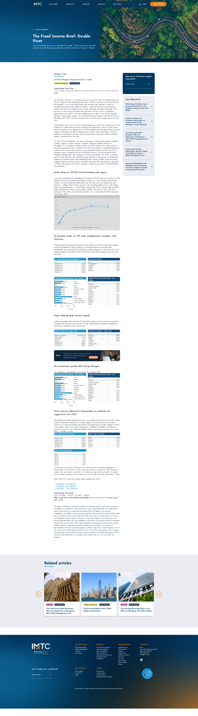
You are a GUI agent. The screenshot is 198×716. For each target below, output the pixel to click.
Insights (101, 4)
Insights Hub (122, 653)
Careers (120, 664)
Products (70, 4)
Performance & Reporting (104, 655)
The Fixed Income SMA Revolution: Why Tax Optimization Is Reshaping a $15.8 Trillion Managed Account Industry (137, 137)
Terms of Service (101, 675)
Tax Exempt (78, 653)
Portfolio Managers (61, 79)
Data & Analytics (102, 653)
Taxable (77, 651)
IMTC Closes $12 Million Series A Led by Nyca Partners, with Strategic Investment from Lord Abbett (137, 107)
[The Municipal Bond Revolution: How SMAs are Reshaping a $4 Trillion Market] (136, 587)
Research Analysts (78, 79)
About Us (121, 657)
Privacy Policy (101, 671)
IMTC (101, 535)
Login (144, 4)
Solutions (53, 4)
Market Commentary (61, 83)
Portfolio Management (103, 647)
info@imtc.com (144, 654)
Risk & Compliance (102, 651)
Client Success (122, 649)
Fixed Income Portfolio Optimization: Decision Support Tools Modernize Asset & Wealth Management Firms (137, 152)
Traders (89, 79)
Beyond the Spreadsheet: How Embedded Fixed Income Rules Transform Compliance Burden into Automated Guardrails (136, 166)
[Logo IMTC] (39, 4)
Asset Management (81, 647)
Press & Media (122, 662)
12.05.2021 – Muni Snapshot (67, 488)
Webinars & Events (123, 655)
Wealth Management (81, 649)
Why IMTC (117, 4)
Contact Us (78, 673)
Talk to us (158, 4)
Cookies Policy (101, 673)
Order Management (102, 649)
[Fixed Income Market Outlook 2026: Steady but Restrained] (99, 587)
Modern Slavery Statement (105, 677)
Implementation (123, 647)
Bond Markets (74, 83)
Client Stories (122, 660)
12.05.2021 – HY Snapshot (66, 486)
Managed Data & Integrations (102, 657)
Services (86, 4)
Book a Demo (79, 671)
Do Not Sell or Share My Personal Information (109, 688)
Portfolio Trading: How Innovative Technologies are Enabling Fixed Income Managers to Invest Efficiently (136, 121)
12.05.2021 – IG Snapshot (66, 483)
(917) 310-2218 (144, 653)
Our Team (121, 658)
